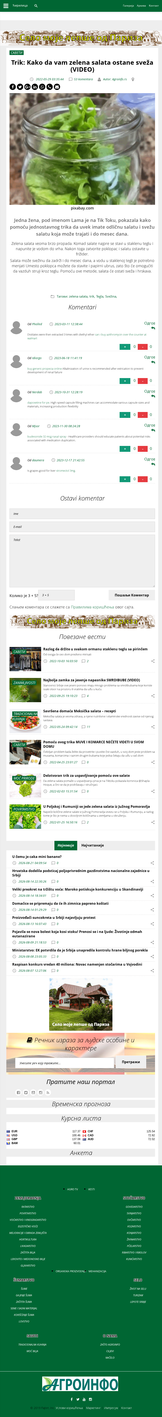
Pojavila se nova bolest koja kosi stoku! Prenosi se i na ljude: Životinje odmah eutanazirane (77, 933)
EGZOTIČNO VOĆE (28, 1226)
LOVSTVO (24, 1321)
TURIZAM (138, 1295)
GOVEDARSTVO (134, 1207)
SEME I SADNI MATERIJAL (24, 1308)
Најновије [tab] (66, 845)
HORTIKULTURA (27, 1239)
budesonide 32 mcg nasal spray (46, 436)
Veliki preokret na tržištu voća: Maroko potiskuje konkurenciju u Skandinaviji (77, 889)
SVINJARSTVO (134, 1213)
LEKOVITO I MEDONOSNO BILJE (28, 1259)
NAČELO (110, 1357)
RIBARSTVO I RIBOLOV (134, 1252)
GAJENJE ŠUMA (24, 1295)
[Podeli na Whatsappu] (42, 87)
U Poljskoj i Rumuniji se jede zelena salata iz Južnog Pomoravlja (96, 806)
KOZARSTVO (134, 1226)
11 (88, 727)
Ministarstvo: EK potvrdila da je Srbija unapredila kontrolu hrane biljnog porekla (80, 950)
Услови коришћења (69, 1408)
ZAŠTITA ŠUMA (24, 1302)
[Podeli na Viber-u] (49, 87)
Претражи (131, 1062)
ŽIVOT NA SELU (138, 1289)
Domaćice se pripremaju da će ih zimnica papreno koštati (60, 903)
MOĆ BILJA (32, 1351)
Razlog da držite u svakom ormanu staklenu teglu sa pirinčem (95, 649)
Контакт (126, 1408)
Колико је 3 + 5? (23, 595)
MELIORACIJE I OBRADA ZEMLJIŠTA (28, 1233)
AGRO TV (72, 1189)
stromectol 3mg (65, 470)
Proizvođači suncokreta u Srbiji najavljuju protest (54, 917)
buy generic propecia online (44, 368)
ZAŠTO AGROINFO (110, 1344)
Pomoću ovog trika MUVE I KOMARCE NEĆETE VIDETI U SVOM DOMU (93, 744)
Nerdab (37, 392)
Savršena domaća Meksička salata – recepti (79, 711)
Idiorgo (37, 358)
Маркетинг (93, 1408)
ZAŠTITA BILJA (27, 1252)
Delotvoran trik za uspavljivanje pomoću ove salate (86, 775)
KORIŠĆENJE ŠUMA (24, 1315)
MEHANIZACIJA (97, 1271)
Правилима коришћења (92, 606)
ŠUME (24, 1289)
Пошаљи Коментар (132, 595)
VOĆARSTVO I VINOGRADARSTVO (28, 1220)
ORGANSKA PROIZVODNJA (71, 1271)
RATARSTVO (28, 1207)
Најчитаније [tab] (92, 845)
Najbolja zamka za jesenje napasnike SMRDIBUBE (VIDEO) (91, 680)
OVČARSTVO (134, 1220)
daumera (38, 460)
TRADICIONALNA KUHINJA (32, 1344)
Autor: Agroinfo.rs (114, 79)
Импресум (111, 1408)
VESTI (91, 1189)
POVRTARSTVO (28, 1213)
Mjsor (36, 426)
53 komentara (83, 79)
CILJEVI (110, 1351)
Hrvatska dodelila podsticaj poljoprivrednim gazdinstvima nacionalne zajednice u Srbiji (81, 873)
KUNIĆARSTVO (134, 1259)
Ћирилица (20, 5)
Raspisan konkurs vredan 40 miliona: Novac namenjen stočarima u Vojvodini (77, 964)
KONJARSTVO (134, 1233)
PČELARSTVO (134, 1246)
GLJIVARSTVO (28, 1265)
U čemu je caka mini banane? (37, 856)
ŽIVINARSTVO (134, 1239)
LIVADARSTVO (28, 1246)
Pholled (37, 324)
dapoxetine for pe (38, 402)
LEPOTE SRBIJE (138, 1302)
